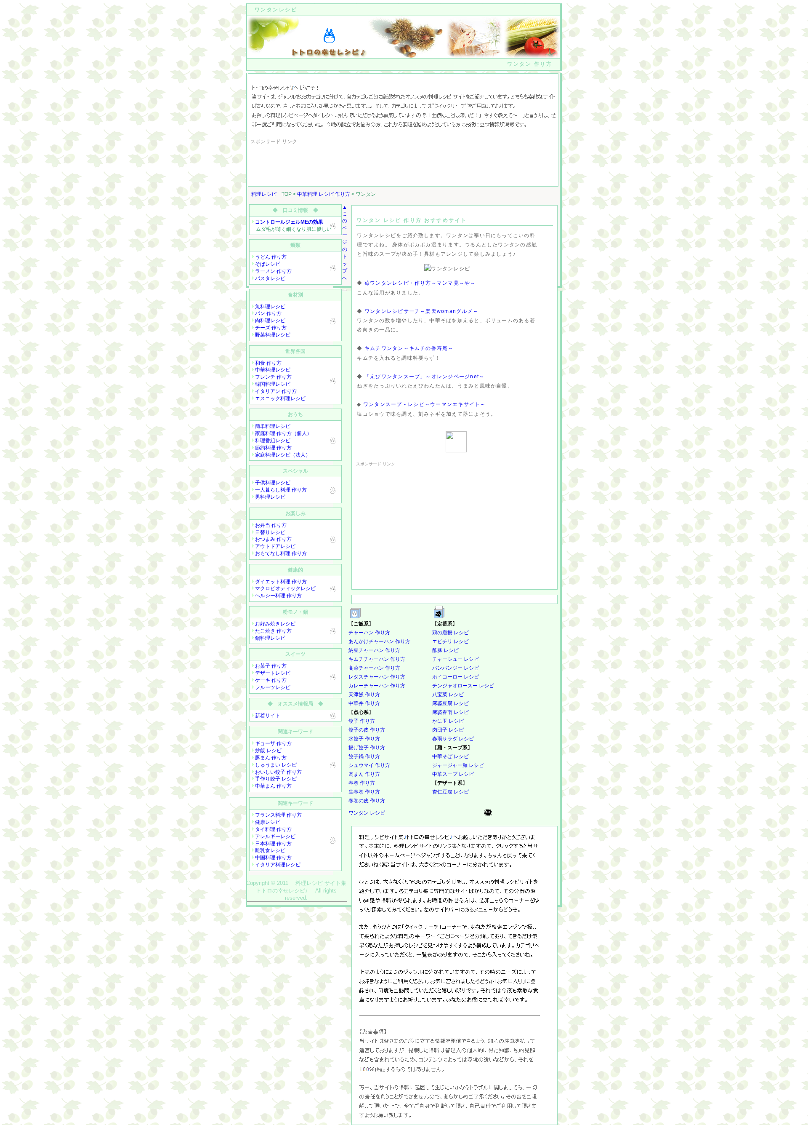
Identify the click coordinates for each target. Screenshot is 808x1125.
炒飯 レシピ (268, 751)
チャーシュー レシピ (455, 659)
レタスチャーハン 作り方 (376, 677)
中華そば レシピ (450, 756)
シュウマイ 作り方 (369, 765)
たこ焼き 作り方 (273, 631)
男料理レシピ (270, 497)
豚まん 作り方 (271, 758)
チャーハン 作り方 (369, 633)
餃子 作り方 (361, 721)
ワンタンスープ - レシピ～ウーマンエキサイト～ (424, 404)
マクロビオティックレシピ (285, 588)
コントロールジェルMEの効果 (289, 222)
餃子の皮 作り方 (366, 730)
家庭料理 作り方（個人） (283, 433)
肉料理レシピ (270, 320)
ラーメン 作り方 (273, 271)
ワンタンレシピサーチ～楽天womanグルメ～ (421, 311)
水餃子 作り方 (364, 739)
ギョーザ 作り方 (273, 743)
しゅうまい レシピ (276, 765)
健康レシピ (267, 822)
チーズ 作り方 (271, 328)
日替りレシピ (270, 532)
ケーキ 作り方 (271, 680)
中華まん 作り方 (273, 786)
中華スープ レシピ (453, 774)
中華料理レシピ (272, 370)
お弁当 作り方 (271, 525)
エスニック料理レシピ (280, 398)
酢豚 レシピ (445, 650)
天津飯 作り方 (364, 694)
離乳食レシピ (270, 850)
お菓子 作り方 (271, 666)
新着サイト (267, 716)
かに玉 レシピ (448, 721)
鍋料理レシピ (270, 638)
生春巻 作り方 (364, 792)
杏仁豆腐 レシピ (450, 792)
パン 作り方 (268, 313)
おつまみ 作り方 (273, 539)
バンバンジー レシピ (455, 668)
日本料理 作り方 (273, 844)
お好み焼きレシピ (275, 624)
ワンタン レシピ (366, 813)
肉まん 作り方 (364, 774)
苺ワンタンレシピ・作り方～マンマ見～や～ (420, 283)
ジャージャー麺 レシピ (458, 765)
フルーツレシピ (272, 687)
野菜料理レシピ (272, 335)
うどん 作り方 (271, 257)
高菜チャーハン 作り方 (374, 668)
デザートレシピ (272, 673)
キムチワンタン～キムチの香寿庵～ (409, 348)
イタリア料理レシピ (277, 865)
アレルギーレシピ (275, 836)
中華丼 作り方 (364, 703)
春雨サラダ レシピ (453, 739)
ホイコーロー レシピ (455, 677)
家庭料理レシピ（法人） (283, 455)
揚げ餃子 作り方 (366, 748)
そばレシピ (267, 264)
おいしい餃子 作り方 (278, 772)
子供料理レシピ (272, 483)
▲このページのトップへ (344, 242)
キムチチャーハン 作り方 (376, 659)
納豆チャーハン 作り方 (374, 650)
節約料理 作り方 (273, 448)
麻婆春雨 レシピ (450, 712)
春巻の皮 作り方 (366, 801)
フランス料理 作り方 (278, 815)
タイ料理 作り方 (273, 829)
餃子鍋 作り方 (364, 756)
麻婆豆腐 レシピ (450, 703)
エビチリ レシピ (450, 641)
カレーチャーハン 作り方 (376, 686)
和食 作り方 (268, 363)
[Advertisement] (403, 165)
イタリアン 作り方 (276, 391)
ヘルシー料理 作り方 (278, 596)
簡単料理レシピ (272, 426)
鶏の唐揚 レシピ (450, 633)
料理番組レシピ (272, 441)
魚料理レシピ (270, 307)
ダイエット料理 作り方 (281, 582)
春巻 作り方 (361, 783)
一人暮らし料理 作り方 (281, 490)
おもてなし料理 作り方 (281, 553)
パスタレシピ (270, 278)
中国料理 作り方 (273, 857)
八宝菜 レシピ (448, 694)
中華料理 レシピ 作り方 (323, 194)
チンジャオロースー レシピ (463, 686)
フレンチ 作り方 (273, 377)
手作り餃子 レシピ (276, 779)
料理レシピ (263, 194)
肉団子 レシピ (448, 730)
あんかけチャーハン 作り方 (379, 641)
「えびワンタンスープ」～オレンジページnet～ (424, 376)
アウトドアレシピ (275, 546)
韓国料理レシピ (272, 384)
